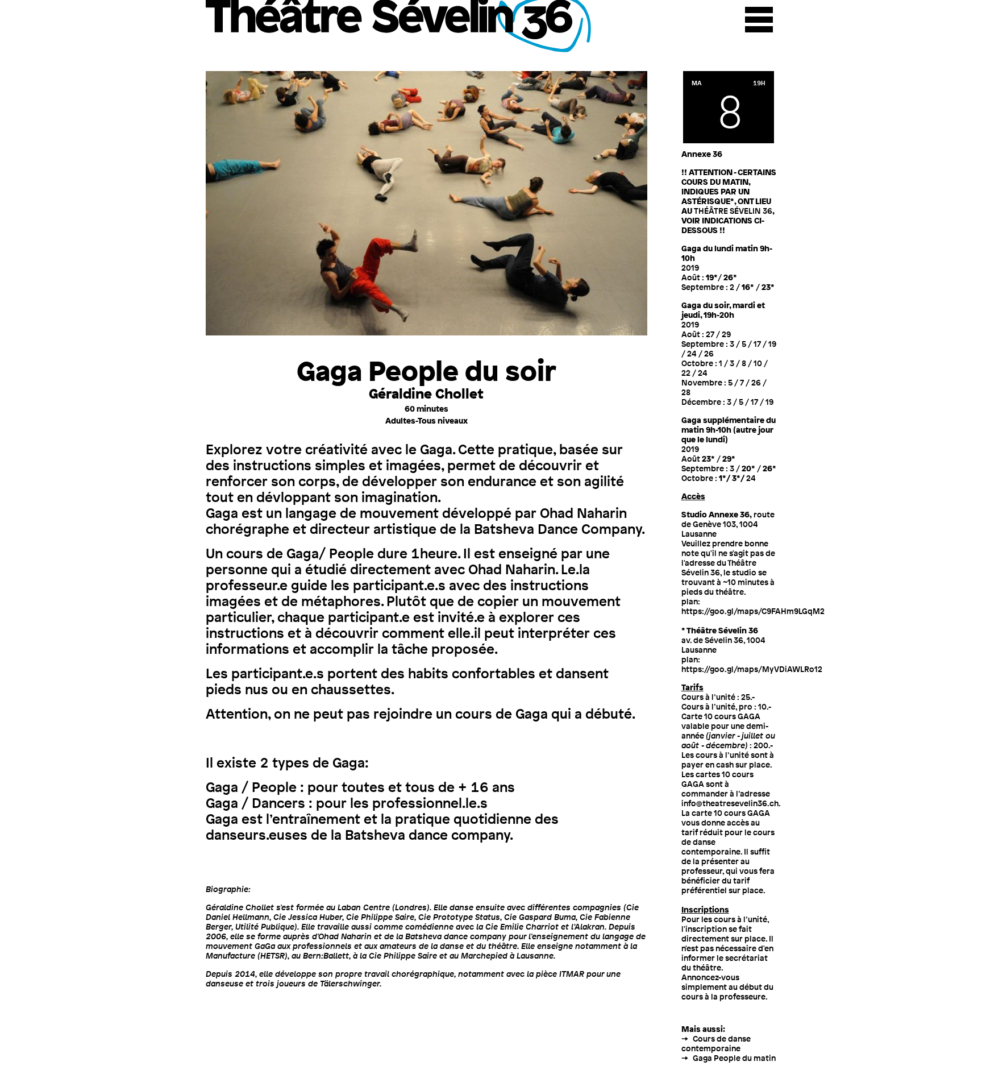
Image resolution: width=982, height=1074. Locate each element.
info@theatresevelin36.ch (730, 803)
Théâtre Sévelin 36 (400, 26)
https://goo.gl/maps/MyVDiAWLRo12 (751, 669)
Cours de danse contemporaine (716, 1043)
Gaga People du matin (734, 1057)
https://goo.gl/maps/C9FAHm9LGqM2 (753, 611)
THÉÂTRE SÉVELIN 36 (733, 210)
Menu (759, 20)
